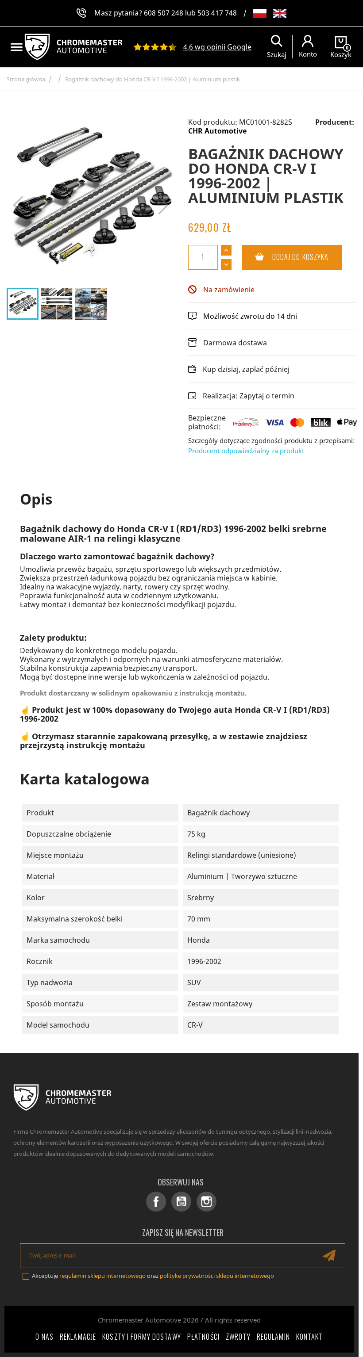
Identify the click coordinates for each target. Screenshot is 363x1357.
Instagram (206, 1201)
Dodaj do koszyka (285, 257)
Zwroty (238, 1336)
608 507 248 (163, 12)
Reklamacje (78, 1336)
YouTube (181, 1201)
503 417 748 (217, 12)
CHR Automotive (217, 131)
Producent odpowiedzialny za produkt (246, 450)
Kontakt (309, 1336)
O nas (44, 1336)
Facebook (156, 1201)
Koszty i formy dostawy (141, 1336)
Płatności (203, 1336)
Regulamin (273, 1336)
